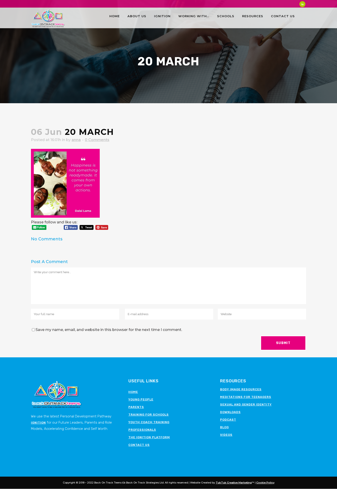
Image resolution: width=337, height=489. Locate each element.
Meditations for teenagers (245, 397)
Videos (226, 434)
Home (133, 392)
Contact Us (139, 445)
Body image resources (241, 389)
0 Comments (97, 140)
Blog (224, 427)
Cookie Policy (265, 482)
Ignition (38, 422)
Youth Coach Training (148, 422)
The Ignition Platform (149, 437)
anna (76, 140)
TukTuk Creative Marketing (234, 482)
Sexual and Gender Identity (246, 404)
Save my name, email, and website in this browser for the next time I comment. (109, 330)
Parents (136, 407)
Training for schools (148, 414)
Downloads (230, 412)
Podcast (228, 419)
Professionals (142, 429)
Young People (140, 399)
